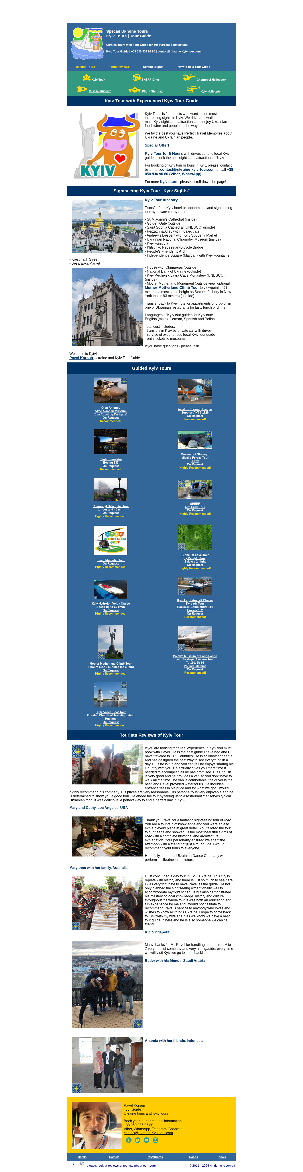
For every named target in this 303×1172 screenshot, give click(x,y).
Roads (193, 1157)
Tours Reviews (119, 66)
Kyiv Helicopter (211, 91)
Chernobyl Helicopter (211, 79)
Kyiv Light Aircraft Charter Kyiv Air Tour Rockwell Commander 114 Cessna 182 (195, 605)
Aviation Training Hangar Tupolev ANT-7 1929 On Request (195, 413)
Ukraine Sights (153, 66)
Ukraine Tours (85, 66)
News (222, 1157)
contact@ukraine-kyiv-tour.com (188, 169)
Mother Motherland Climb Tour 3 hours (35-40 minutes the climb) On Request (111, 667)
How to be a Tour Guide (194, 66)
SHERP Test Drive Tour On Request (195, 507)
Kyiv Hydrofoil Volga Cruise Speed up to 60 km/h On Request (111, 607)
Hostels (114, 1157)
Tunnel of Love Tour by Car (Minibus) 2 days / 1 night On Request (195, 560)
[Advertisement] (151, 12)
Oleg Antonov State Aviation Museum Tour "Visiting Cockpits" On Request (110, 412)
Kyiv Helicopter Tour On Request (111, 562)
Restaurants (155, 1157)
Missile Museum (100, 91)
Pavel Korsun (81, 358)
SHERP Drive (150, 79)
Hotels (82, 1157)
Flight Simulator (153, 91)
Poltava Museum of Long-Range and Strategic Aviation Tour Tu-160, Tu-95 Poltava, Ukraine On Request (195, 662)
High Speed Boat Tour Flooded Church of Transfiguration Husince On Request (110, 717)
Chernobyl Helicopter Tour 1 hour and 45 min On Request (111, 510)
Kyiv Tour (98, 79)
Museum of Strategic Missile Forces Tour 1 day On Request (195, 459)
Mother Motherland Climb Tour (172, 287)
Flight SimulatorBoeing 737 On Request (111, 463)
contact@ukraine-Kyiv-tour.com (179, 51)
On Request (195, 613)
